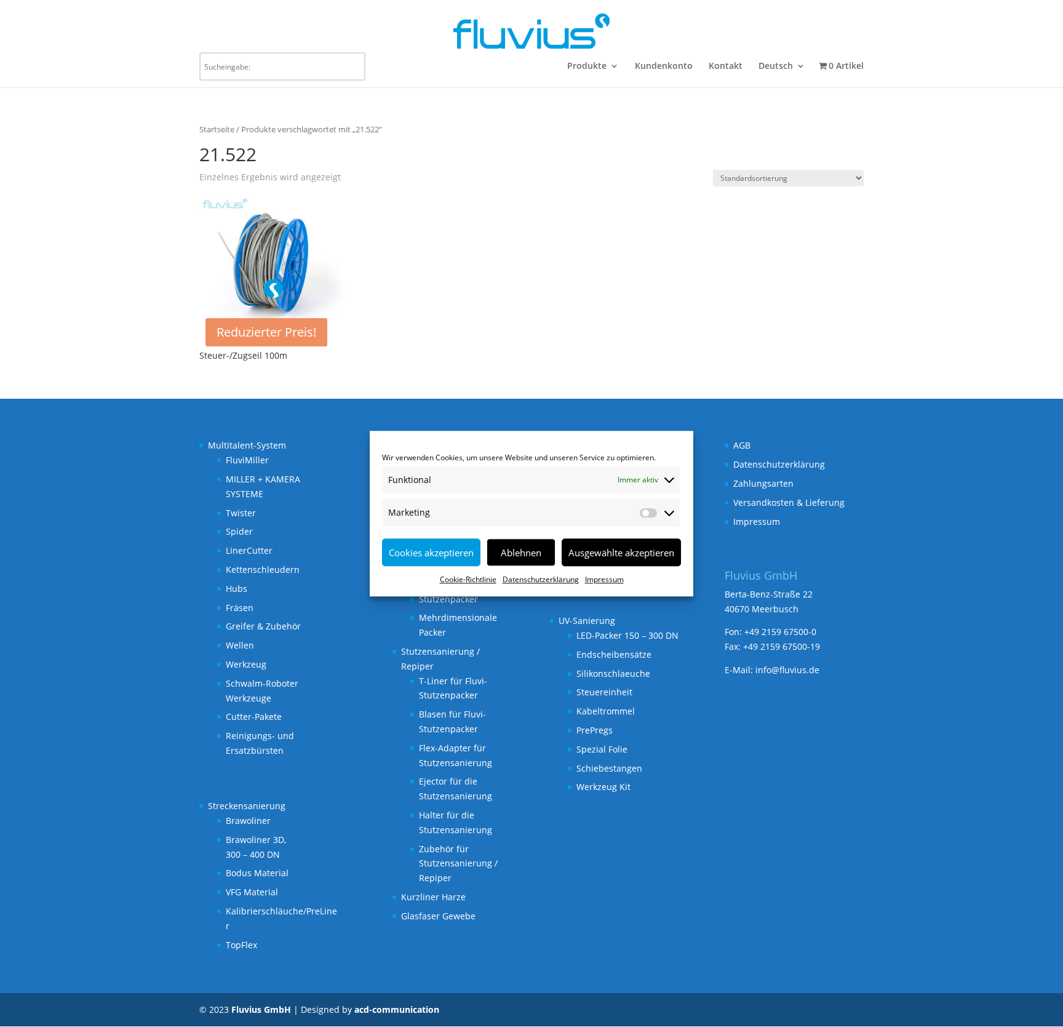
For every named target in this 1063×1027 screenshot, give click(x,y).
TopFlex (241, 945)
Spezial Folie (601, 749)
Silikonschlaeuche (613, 673)
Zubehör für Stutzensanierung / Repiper (458, 863)
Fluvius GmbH (261, 1009)
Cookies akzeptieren (431, 552)
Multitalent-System (247, 445)
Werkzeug (246, 664)
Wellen (240, 645)
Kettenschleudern (263, 569)
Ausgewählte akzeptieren (621, 552)
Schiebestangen (609, 768)
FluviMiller (247, 460)
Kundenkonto (664, 66)
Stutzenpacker (448, 599)
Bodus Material (257, 873)
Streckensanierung (246, 806)
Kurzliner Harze (433, 897)
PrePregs (594, 730)
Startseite (216, 129)
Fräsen (239, 607)
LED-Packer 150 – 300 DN (627, 635)
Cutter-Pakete (254, 716)
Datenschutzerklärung (541, 579)
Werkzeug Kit (603, 787)
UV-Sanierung (587, 620)
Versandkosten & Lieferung (789, 502)
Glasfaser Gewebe (438, 916)
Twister (241, 513)
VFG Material (252, 892)
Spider (239, 531)
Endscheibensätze (613, 654)
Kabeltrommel (605, 711)
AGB (741, 445)
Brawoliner (248, 820)
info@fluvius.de (787, 670)
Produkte (587, 66)
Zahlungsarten (763, 483)
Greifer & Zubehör (263, 626)
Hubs (236, 588)
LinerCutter (249, 550)
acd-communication (396, 1009)
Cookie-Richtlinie (468, 579)
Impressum (604, 579)
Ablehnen (521, 552)
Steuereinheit (604, 692)
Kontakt (726, 66)
